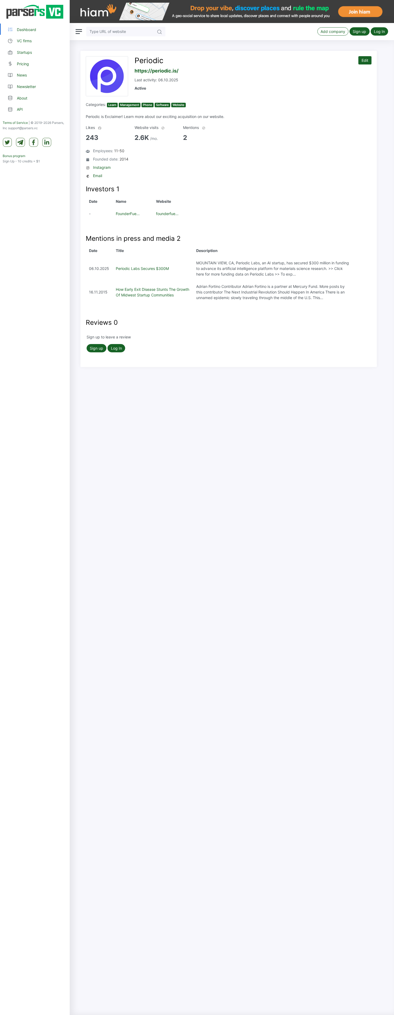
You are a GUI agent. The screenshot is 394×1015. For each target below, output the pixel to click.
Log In (379, 31)
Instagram (102, 167)
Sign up (359, 31)
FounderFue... (128, 213)
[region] (35, 507)
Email (97, 175)
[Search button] (159, 31)
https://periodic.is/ (157, 71)
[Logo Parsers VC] (35, 12)
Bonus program (14, 156)
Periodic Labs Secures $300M (142, 268)
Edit (365, 60)
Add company (333, 31)
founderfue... (167, 213)
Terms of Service (15, 123)
